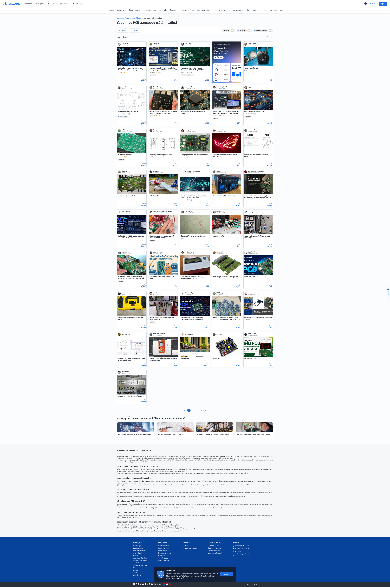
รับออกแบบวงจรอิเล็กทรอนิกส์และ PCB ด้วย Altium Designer (163, 359)
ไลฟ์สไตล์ (173, 10)
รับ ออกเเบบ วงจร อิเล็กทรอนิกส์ (254, 111)
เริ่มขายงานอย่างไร (163, 548)
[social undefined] (149, 584)
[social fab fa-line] (134, 584)
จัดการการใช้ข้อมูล (163, 560)
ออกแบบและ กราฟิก (149, 10)
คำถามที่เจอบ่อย (163, 558)
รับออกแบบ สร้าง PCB (251, 277)
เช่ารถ (264, 10)
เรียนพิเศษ (255, 10)
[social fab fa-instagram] (136, 584)
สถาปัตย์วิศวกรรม (220, 10)
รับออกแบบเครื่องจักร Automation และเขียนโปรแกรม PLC (162, 318)
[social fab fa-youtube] (143, 584)
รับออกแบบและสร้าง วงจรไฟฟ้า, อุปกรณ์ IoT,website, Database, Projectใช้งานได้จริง (257, 197)
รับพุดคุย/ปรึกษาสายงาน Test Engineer (193, 236)
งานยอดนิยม (110, 10)
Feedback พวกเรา (213, 546)
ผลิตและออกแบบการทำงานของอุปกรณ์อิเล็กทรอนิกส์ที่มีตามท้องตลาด (162, 237)
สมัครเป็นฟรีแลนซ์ (163, 546)
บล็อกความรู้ (161, 555)
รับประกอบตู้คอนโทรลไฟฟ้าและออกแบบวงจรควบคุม (257, 237)
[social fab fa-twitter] (140, 584)
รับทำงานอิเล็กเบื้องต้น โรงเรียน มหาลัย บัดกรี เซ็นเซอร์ (225, 155)
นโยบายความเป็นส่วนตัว (215, 553)
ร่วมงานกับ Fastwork (214, 548)
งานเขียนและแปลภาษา (236, 10)
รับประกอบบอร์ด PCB (251, 68)
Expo (282, 10)
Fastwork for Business (190, 548)
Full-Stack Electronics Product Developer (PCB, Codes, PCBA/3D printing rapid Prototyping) (192, 70)
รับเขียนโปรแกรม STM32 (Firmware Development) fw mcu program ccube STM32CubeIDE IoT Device (131, 70)
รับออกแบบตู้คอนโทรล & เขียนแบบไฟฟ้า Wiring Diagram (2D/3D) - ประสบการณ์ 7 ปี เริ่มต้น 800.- (163, 70)
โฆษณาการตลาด (134, 10)
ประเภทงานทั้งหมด (123, 18)
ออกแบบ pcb (217, 358)
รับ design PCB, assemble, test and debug (193, 112)
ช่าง (248, 10)
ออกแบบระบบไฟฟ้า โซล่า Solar (128, 111)
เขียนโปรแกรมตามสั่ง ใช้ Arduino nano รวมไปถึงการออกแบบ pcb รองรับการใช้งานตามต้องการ (226, 319)
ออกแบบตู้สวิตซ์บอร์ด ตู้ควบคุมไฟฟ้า (161, 154)
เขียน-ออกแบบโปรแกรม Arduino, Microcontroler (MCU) (192, 277)
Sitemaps (158, 584)
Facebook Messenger (242, 548)
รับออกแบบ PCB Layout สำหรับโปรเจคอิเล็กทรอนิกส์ (258, 318)
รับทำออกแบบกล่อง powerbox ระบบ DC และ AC (130, 318)
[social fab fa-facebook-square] (138, 584)
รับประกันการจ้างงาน (164, 553)
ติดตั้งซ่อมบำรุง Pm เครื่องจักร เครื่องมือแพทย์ (162, 277)
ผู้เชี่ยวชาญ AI (121, 10)
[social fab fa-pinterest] (152, 584)
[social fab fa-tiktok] (147, 584)
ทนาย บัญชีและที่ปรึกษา (204, 10)
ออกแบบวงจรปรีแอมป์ (125, 154)
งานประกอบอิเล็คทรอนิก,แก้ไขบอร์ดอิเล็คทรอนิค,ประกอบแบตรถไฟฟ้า (194, 197)
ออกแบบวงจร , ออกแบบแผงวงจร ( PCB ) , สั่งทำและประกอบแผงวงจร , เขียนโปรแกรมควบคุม (131, 278)
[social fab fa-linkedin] (145, 584)
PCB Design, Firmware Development (225, 277)
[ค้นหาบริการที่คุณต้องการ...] (49, 4)
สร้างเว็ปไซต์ (185, 358)
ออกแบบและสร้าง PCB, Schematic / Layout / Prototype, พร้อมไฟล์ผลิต (192, 318)
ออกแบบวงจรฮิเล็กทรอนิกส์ (126, 196)
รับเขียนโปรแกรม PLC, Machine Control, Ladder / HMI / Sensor (131, 237)
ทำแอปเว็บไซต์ (163, 10)
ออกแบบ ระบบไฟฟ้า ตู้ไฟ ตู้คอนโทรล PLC (131, 396)
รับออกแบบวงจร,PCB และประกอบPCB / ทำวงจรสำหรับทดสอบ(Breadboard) (163, 112)
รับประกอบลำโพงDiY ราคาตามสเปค (224, 196)
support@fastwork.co (242, 546)
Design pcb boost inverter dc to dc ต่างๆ (194, 154)
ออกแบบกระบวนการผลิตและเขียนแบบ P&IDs (256, 155)
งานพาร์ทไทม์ (273, 10)
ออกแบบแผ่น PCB (250, 358)
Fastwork (186, 546)
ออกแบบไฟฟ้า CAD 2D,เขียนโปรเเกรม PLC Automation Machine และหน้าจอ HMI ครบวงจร (226, 113)
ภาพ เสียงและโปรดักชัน (186, 10)
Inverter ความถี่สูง (218, 236)
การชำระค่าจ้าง (162, 551)
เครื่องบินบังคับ (154, 196)
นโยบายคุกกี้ (180, 578)
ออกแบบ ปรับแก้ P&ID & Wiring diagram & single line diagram (131, 359)
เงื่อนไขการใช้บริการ (214, 551)
